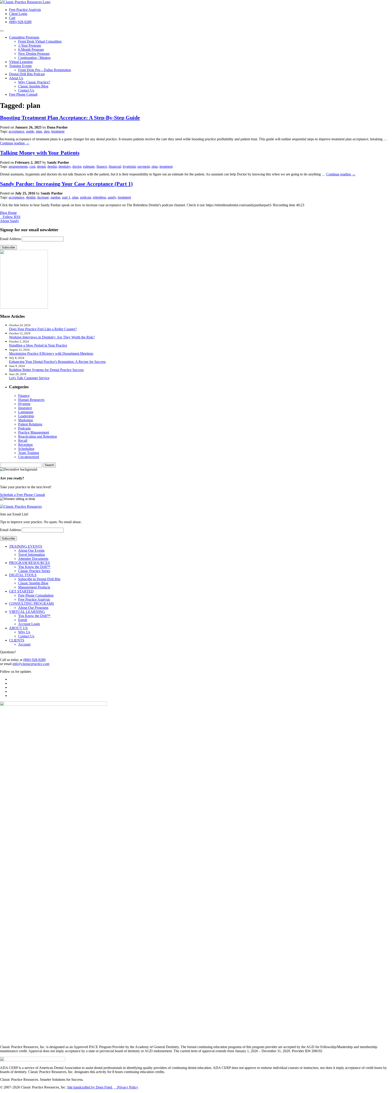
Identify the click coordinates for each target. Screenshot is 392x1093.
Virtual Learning (21, 62)
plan (39, 131)
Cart (12, 18)
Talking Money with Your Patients (39, 153)
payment (143, 166)
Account (24, 644)
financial (115, 166)
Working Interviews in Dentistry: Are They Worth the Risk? (52, 337)
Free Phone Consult (23, 94)
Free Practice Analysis (25, 10)
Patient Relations (30, 424)
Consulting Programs (24, 37)
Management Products (34, 587)
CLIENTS (16, 640)
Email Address (10, 239)
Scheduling (26, 449)
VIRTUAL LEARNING (27, 612)
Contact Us (26, 90)
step (46, 131)
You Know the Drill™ (34, 567)
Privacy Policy (126, 1087)
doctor (76, 166)
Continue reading (14, 143)
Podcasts (24, 428)
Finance (23, 396)
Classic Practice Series (34, 571)
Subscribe (8, 247)
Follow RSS (10, 217)
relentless (99, 197)
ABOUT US (18, 628)
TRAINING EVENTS (25, 546)
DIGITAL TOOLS (23, 575)
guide (30, 131)
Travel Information (31, 554)
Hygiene (24, 404)
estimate (89, 166)
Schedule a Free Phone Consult (22, 495)
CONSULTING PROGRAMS (31, 603)
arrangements (18, 166)
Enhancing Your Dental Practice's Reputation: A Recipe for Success (57, 362)
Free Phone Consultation (36, 595)
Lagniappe (25, 412)
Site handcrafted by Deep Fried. (90, 1087)
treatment (57, 131)
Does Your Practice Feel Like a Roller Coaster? (43, 329)
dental (41, 166)
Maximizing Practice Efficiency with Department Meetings (51, 353)
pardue (55, 197)
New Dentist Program (33, 54)
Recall (22, 440)
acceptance (16, 131)
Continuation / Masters (34, 58)
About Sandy (9, 221)
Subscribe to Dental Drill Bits (39, 579)
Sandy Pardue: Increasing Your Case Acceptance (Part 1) (66, 184)
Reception (25, 445)
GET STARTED (21, 591)
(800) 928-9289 (20, 22)
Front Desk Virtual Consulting (39, 41)
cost (32, 166)
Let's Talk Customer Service (29, 378)
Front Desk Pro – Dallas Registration (44, 70)
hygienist (129, 166)
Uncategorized (28, 457)
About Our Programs (33, 608)
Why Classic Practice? (34, 82)
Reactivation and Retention (37, 436)
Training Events (20, 66)
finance (101, 166)
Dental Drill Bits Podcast (27, 74)
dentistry (65, 166)
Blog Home (8, 213)
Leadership (26, 416)
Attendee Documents (33, 559)
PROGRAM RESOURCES (29, 563)
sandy (112, 197)
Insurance (25, 408)
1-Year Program (29, 45)
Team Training (28, 453)
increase (43, 197)
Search (49, 465)
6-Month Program (31, 49)
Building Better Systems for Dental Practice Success (46, 370)
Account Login (29, 624)
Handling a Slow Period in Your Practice (38, 345)
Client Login (18, 14)
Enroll (22, 620)
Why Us (24, 632)
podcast (85, 197)
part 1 (66, 197)
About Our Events (31, 550)
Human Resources (31, 400)
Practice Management (33, 432)
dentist (52, 166)
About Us (16, 78)
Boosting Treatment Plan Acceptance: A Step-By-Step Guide (70, 118)
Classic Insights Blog (33, 86)
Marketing (25, 420)
